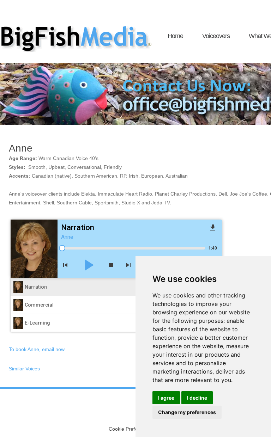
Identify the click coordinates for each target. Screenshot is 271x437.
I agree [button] (166, 398)
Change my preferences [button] (187, 412)
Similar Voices (24, 368)
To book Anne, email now (37, 349)
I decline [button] (197, 398)
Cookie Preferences (131, 429)
